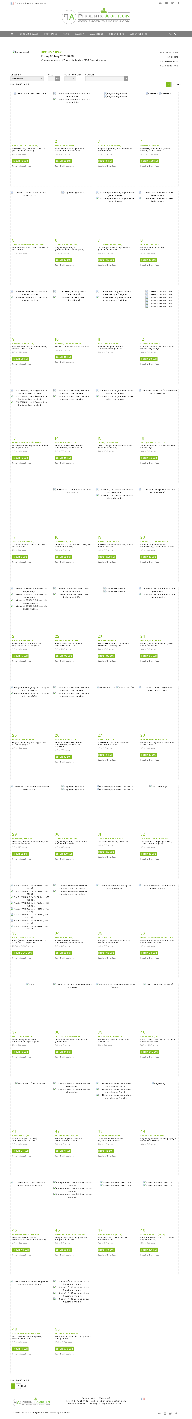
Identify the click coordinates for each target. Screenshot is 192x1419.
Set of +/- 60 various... (68, 1333)
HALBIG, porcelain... (152, 641)
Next (179, 84)
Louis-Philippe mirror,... (112, 839)
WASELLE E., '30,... (107, 740)
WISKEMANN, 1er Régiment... (27, 443)
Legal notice (108, 1403)
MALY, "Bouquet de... (23, 1036)
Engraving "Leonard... (153, 1135)
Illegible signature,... (110, 146)
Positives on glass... (110, 344)
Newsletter (41, 3)
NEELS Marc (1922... (23, 1135)
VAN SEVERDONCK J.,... (110, 641)
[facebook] (179, 3)
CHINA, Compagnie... (109, 443)
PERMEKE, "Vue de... (150, 146)
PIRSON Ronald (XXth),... (111, 1234)
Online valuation (24, 3)
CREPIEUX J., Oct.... (65, 542)
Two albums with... (66, 146)
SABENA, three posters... (69, 344)
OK (57, 78)
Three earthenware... (110, 1135)
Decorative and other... (68, 1036)
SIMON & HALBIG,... (65, 938)
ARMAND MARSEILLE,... (24, 344)
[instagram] (167, 3)
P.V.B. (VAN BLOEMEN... (24, 938)
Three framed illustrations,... (30, 245)
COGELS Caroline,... (151, 344)
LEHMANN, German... (23, 839)
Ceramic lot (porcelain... (155, 542)
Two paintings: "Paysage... (155, 839)
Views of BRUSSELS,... (24, 641)
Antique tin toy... (108, 938)
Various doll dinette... (111, 1036)
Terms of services (77, 1403)
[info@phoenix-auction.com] (161, 3)
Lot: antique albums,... (111, 245)
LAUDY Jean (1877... (151, 1036)
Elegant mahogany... (24, 740)
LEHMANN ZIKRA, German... (27, 1234)
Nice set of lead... (150, 245)
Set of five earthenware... (27, 1333)
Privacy (93, 1403)
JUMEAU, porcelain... (109, 542)
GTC (120, 1403)
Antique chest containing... (71, 1234)
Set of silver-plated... (68, 1135)
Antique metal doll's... (153, 443)
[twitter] (173, 3)
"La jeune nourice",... (24, 542)
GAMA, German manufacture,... (158, 938)
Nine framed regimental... (155, 740)
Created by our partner (59, 1413)
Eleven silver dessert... (68, 641)
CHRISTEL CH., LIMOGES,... (26, 146)
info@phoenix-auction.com (111, 1401)
